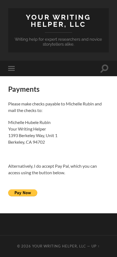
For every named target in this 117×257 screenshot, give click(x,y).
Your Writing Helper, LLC (58, 20)
